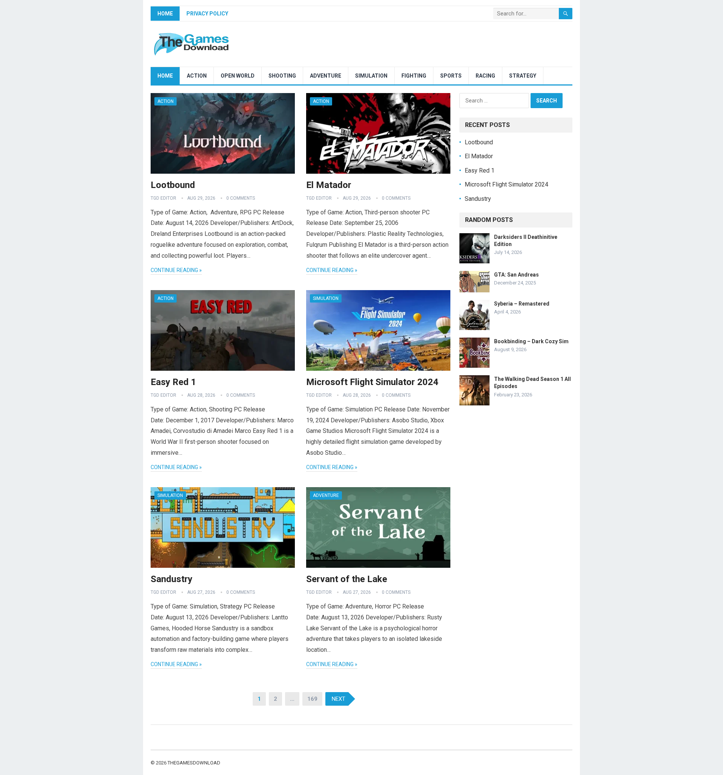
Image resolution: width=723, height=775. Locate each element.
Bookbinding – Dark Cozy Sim (531, 341)
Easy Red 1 (173, 382)
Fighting (413, 76)
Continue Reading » (176, 270)
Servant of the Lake (346, 579)
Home (165, 14)
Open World (238, 76)
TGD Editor (163, 198)
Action (197, 76)
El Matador (328, 185)
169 (312, 699)
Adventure (325, 76)
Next (338, 699)
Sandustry (171, 579)
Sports (451, 76)
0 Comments (240, 198)
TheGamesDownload (194, 763)
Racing (485, 76)
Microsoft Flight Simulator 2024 (372, 382)
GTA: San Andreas (516, 275)
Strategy (522, 76)
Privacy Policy (207, 14)
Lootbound (173, 185)
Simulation (371, 76)
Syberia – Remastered (521, 304)
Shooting (282, 76)
